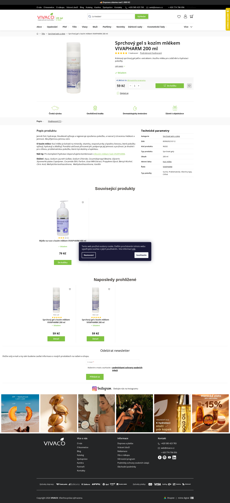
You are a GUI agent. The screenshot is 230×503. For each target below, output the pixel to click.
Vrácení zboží (72, 7)
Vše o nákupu (123, 455)
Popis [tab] (39, 121)
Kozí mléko (167, 161)
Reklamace (122, 451)
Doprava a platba (125, 443)
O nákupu (60, 7)
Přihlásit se (95, 376)
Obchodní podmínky (126, 466)
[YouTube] (169, 457)
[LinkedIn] (174, 457)
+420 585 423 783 (136, 7)
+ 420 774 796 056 (176, 7)
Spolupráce (108, 7)
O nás (39, 7)
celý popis (119, 66)
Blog (82, 7)
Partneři (81, 466)
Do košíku (171, 85)
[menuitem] (41, 26)
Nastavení (89, 255)
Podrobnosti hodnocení (151, 53)
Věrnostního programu (136, 80)
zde (133, 249)
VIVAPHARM (167, 167)
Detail (56, 338)
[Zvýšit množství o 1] (139, 85)
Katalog (89, 7)
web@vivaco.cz (156, 7)
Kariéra (97, 7)
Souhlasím (141, 255)
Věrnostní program (126, 459)
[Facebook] (160, 457)
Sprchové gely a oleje (171, 136)
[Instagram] (164, 457)
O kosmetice (49, 7)
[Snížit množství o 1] (131, 85)
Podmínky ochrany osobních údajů (133, 463)
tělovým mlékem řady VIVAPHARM (109, 154)
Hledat (141, 16)
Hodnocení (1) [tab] (54, 121)
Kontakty (118, 7)
